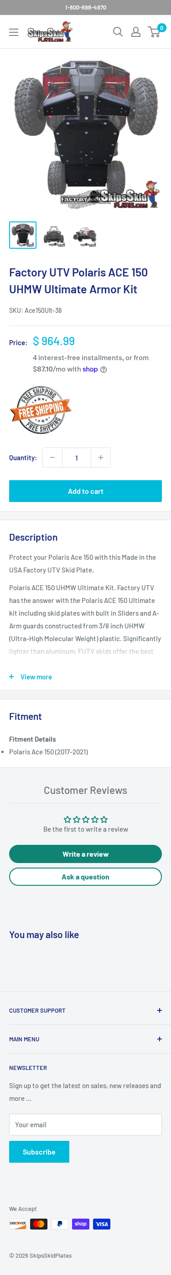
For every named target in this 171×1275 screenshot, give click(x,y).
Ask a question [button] (85, 876)
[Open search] (118, 32)
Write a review (85, 853)
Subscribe (39, 1151)
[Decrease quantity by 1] (52, 457)
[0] (154, 31)
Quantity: (23, 457)
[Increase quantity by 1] (100, 457)
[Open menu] (13, 32)
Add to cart (86, 491)
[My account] (135, 32)
